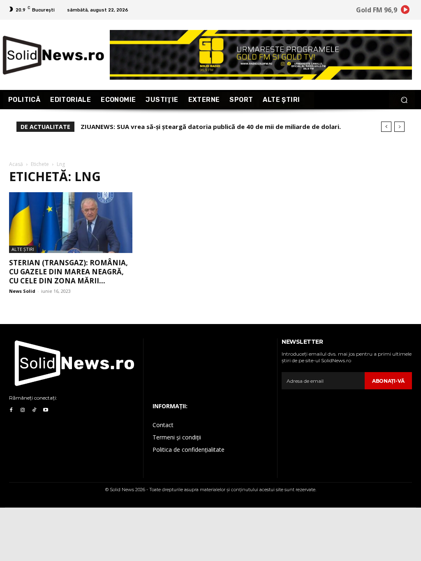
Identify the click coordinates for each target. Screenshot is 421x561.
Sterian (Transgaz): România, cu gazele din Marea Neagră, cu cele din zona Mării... (68, 271)
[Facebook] (11, 410)
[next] (399, 127)
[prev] (386, 127)
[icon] (405, 10)
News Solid (22, 291)
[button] (404, 99)
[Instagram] (22, 410)
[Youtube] (45, 410)
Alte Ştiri (23, 249)
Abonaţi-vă (388, 381)
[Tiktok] (34, 410)
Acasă (16, 164)
